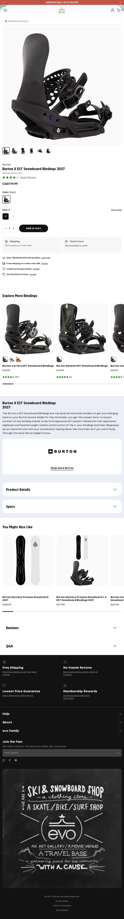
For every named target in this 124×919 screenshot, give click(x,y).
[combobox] (62, 21)
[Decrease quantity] (5, 228)
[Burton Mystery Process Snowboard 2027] (28, 560)
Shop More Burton (62, 468)
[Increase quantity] (13, 228)
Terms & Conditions (62, 906)
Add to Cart (33, 228)
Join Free (45, 258)
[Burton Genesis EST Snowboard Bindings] (82, 329)
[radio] (6, 199)
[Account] (112, 10)
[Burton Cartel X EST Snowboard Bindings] (28, 329)
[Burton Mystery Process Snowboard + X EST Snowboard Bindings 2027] (82, 560)
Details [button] (44, 263)
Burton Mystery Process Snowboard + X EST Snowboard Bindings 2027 (81, 598)
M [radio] (6, 216)
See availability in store (76, 245)
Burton (6, 165)
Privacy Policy (62, 901)
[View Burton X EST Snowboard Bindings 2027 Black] (6, 150)
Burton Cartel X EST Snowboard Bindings (28, 366)
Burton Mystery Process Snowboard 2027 (25, 598)
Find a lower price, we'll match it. (17, 696)
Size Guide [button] (116, 210)
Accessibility (62, 910)
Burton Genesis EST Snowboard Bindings (82, 366)
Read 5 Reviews (28, 177)
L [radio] (13, 216)
